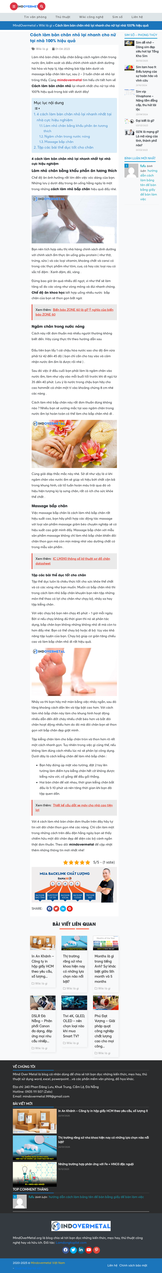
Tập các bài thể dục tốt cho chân (65, 147)
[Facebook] (65, 1250)
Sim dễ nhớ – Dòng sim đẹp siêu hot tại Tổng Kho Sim (147, 49)
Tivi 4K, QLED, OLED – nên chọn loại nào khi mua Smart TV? (74, 1026)
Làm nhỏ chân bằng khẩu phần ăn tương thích (76, 128)
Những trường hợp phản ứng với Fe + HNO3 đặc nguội (96, 1164)
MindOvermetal (24, 25)
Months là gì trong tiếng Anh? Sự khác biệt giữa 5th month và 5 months (105, 968)
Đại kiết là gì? (145, 120)
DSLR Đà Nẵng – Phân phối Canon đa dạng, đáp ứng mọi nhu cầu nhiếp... (42, 1028)
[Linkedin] (81, 1250)
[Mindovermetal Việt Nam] (27, 6)
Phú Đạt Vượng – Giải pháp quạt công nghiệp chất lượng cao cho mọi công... (105, 1031)
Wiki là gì (45, 25)
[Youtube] (88, 1250)
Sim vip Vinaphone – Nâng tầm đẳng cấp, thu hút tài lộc (146, 100)
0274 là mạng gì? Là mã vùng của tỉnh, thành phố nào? (147, 138)
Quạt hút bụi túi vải (28, 1268)
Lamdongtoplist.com (71, 1243)
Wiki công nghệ (91, 17)
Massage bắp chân (58, 142)
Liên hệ (137, 17)
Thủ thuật (63, 17)
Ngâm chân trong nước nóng (67, 136)
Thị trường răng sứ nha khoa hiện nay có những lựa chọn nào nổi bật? (74, 968)
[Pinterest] (96, 1250)
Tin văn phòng (35, 17)
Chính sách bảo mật (133, 1265)
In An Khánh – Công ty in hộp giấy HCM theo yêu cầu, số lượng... (43, 966)
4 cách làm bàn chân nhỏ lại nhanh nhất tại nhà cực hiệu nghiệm (74, 117)
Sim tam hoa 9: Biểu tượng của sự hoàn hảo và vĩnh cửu (146, 74)
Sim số (117, 17)
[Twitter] (73, 1250)
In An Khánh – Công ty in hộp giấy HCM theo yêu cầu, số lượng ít (103, 1111)
